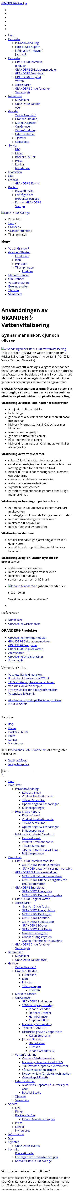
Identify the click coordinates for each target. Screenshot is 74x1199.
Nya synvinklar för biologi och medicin (32, 690)
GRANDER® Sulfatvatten (38, 922)
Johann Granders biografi (38, 1119)
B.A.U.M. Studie (17, 704)
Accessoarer (23, 85)
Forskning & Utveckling (37, 1024)
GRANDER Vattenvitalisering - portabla (47, 868)
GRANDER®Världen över (24, 624)
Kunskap (34, 1047)
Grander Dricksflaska (35, 906)
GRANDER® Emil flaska (37, 929)
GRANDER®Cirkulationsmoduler (36, 69)
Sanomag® (22, 92)
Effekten (27, 271)
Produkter (14, 39)
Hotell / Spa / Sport (27, 47)
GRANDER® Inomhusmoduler (41, 865)
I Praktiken (22, 256)
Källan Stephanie (40, 1035)
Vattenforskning (25, 130)
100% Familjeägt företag (37, 1005)
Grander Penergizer (35, 933)
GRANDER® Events (27, 183)
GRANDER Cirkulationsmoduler (42, 876)
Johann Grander (39, 1009)
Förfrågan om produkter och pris (27, 197)
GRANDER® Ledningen (37, 1001)
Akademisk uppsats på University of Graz (34, 700)
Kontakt (13, 187)
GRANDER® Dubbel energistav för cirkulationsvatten (44, 882)
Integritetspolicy (18, 764)
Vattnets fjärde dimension (25, 674)
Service (13, 145)
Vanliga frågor (17, 760)
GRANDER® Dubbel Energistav (42, 895)
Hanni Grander (38, 1016)
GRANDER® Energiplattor (38, 910)
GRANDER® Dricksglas (36, 914)
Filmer (19, 153)
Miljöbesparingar (33, 808)
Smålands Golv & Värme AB (28, 750)
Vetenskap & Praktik (21, 693)
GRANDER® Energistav (37, 891)
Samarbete (22, 142)
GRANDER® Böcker (34, 925)
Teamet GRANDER (34, 1028)
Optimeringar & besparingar (40, 804)
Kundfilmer (22, 100)
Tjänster (20, 138)
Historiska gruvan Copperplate (42, 1032)
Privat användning (27, 43)
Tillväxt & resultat (33, 800)
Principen (21, 264)
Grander (13, 111)
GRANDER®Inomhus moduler (27, 638)
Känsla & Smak (31, 793)
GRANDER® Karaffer (35, 918)
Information (15, 172)
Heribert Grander (40, 1013)
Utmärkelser (37, 1043)
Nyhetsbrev (22, 168)
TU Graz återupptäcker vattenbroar (31, 682)
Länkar (19, 164)
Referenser (15, 96)
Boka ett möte (24, 191)
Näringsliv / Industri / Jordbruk (35, 834)
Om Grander (23, 126)
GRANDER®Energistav (29, 73)
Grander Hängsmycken (37, 937)
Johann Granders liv (41, 1051)
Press (18, 161)
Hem (11, 35)
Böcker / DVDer (25, 157)
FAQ (17, 149)
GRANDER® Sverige (14, 3)
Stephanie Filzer (39, 1020)
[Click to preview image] (33, 349)
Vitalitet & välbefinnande (38, 796)
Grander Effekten (26, 119)
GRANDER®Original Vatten (25, 649)
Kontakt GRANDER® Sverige (33, 1161)
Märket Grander (25, 123)
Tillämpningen (24, 267)
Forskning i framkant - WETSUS (28, 678)
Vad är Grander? (25, 115)
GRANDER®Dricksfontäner (32, 88)
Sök (10, 175)
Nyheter (13, 179)
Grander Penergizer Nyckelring (42, 941)
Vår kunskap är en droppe (25, 686)
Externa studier (25, 134)
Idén (18, 260)
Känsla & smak (31, 815)
